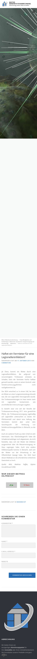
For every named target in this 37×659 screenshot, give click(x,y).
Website (5, 561)
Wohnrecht (21, 502)
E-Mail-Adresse (8, 551)
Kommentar (7, 523)
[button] (3, 655)
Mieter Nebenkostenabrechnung (20, 3)
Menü (33, 12)
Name (4, 541)
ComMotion (6, 363)
